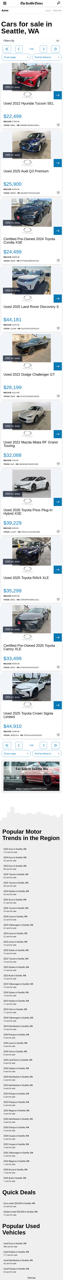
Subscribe (57, 10)
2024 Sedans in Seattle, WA (16, 892)
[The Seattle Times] (31, 3)
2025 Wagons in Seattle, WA (16, 1112)
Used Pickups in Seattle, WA (16, 1270)
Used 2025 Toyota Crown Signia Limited (28, 715)
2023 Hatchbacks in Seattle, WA (18, 1027)
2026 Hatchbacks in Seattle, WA (18, 1120)
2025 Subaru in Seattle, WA (16, 952)
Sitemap (31, 1278)
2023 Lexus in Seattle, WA (15, 935)
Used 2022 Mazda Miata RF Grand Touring (31, 444)
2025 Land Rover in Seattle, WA (18, 1061)
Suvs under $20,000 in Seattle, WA (19, 1205)
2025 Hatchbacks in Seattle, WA (18, 1086)
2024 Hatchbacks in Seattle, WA (18, 1078)
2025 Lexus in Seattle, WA (15, 943)
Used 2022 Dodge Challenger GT (29, 374)
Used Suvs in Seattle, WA (15, 1245)
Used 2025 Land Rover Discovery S (31, 306)
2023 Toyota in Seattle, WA (16, 960)
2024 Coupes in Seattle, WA (16, 1137)
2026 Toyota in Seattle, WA (16, 909)
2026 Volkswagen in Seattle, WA (18, 1154)
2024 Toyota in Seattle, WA (16, 876)
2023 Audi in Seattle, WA (15, 977)
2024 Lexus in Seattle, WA (15, 918)
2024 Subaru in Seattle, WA (16, 994)
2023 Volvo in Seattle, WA (15, 1011)
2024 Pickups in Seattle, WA (16, 1036)
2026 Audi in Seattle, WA (15, 1179)
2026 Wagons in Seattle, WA (16, 1162)
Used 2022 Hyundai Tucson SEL (29, 103)
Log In (48, 10)
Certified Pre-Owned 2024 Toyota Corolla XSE (29, 240)
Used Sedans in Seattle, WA (16, 1253)
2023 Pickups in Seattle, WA (16, 1095)
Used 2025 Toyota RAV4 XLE (26, 578)
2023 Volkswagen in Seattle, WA (18, 985)
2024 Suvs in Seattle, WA (15, 859)
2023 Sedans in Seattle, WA (16, 1002)
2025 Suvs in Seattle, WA (15, 850)
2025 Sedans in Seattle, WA (16, 968)
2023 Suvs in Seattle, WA (15, 867)
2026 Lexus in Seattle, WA (15, 1044)
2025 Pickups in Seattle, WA (16, 1103)
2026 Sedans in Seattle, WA (16, 1070)
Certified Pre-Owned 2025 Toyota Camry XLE (29, 647)
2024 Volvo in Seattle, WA (15, 1053)
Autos (4, 10)
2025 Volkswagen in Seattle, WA (18, 926)
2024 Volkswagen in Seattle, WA (18, 1019)
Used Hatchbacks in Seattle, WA (18, 1262)
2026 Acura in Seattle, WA (16, 1171)
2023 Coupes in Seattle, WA (16, 1146)
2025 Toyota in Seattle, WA (16, 884)
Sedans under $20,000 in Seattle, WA (21, 1213)
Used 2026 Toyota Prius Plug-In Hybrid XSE (28, 511)
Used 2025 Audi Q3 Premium (26, 171)
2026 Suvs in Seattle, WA (15, 901)
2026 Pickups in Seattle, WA (16, 1129)
